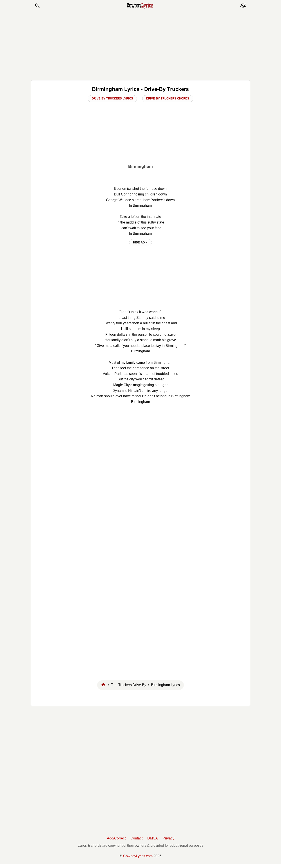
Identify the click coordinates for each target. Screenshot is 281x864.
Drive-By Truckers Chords (167, 98)
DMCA (152, 838)
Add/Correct (116, 838)
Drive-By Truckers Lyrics (112, 98)
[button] (37, 6)
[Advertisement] (140, 44)
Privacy (168, 838)
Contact (136, 838)
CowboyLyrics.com (138, 856)
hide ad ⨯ (140, 242)
